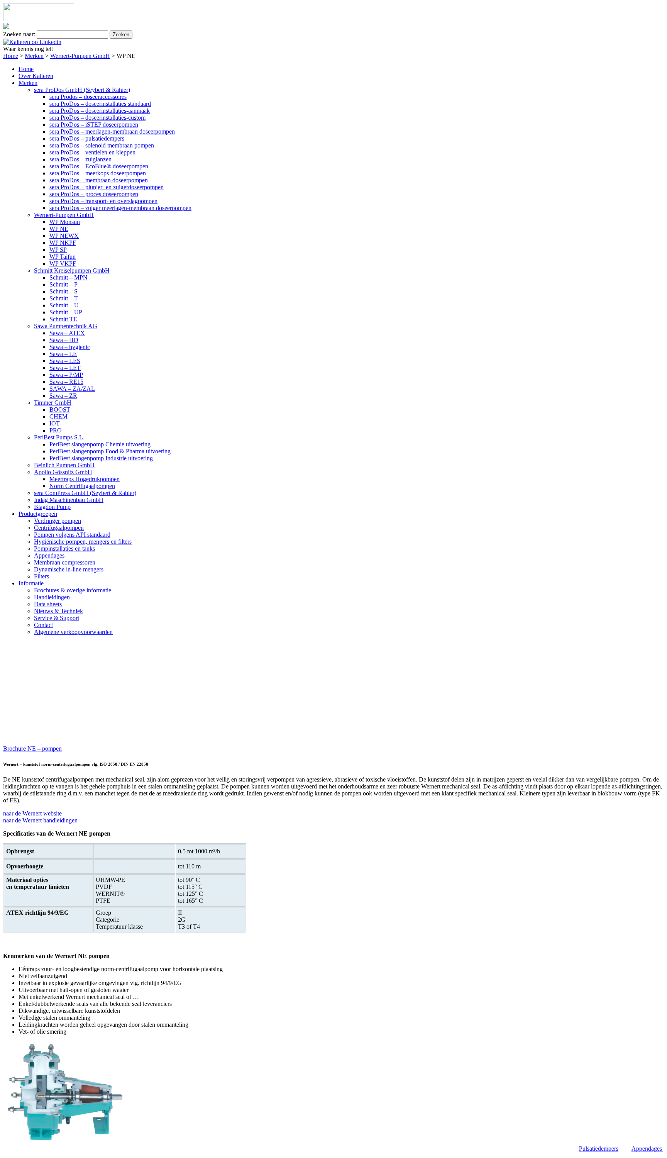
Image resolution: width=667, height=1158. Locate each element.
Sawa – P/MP (66, 374)
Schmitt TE (63, 319)
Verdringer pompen (57, 520)
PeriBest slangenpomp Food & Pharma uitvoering (110, 451)
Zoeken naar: (19, 34)
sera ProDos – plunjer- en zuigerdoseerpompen (106, 187)
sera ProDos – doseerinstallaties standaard (100, 103)
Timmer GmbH (52, 402)
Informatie (31, 583)
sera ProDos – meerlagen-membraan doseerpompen (112, 131)
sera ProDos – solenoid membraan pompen (101, 145)
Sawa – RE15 (66, 381)
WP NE (58, 228)
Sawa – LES (64, 361)
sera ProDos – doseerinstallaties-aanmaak (99, 110)
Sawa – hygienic (69, 347)
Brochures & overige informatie (72, 590)
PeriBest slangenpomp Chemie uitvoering (100, 444)
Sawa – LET (65, 368)
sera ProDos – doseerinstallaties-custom (97, 117)
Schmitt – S (63, 291)
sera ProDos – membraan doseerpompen (98, 180)
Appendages (49, 555)
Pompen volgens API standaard (72, 534)
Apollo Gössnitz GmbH (63, 472)
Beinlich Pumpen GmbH (64, 465)
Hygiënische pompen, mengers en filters (83, 541)
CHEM (58, 416)
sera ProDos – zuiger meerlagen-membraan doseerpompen (120, 208)
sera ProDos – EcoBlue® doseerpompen (98, 166)
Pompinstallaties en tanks (64, 548)
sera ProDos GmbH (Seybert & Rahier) (82, 89)
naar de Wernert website (32, 813)
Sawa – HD (63, 340)
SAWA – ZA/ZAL (72, 388)
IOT (54, 423)
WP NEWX (64, 235)
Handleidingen (52, 597)
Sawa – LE (63, 354)
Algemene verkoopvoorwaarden (73, 632)
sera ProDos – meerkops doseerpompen (97, 173)
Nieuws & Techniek (58, 611)
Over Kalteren (36, 76)
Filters (41, 576)
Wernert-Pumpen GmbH (80, 56)
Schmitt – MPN (68, 277)
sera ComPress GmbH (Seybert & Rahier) (85, 493)
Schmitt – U (64, 305)
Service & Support (56, 618)
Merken (34, 56)
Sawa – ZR (63, 395)
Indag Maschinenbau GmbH (68, 500)
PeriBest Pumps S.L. (59, 437)
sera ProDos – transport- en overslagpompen (103, 201)
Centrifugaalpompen (59, 527)
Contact (43, 625)
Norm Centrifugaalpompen (82, 486)
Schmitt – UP (65, 312)
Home (10, 56)
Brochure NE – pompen (32, 748)
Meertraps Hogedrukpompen (84, 479)
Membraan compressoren (64, 562)
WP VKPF (62, 263)
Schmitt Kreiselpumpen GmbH (72, 270)
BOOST (59, 409)
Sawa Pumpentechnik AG (65, 326)
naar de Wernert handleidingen (40, 820)
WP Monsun (64, 222)
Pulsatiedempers (593, 1148)
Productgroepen (38, 513)
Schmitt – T (63, 298)
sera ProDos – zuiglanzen (80, 159)
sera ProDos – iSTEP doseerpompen (93, 124)
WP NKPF (62, 242)
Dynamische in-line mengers (68, 569)
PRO (55, 430)
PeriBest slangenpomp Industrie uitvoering (101, 458)
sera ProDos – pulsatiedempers (86, 138)
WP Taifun (62, 256)
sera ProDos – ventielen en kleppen (92, 152)
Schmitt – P (63, 284)
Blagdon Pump (52, 507)
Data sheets (48, 604)
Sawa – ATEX (67, 333)
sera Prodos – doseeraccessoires (88, 96)
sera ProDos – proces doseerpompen (93, 194)
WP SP (58, 249)
